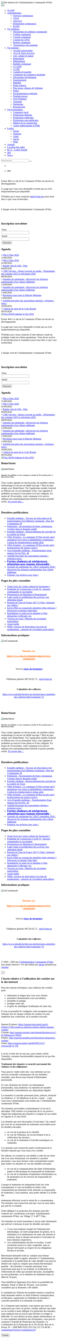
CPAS (16, 18)
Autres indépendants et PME (26, 125)
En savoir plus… (16, 501)
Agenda (11, 144)
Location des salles (16, 147)
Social (16, 139)
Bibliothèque (19, 61)
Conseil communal (22, 37)
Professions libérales (22, 115)
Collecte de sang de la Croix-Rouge (19, 308)
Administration (14, 13)
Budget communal (21, 42)
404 (9, 152)
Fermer (5, 1335)
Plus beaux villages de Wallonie (28, 88)
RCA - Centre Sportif (17, 150)
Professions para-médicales (25, 120)
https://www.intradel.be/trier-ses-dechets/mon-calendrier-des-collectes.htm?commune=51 (29, 695)
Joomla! (5, 967)
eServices (17, 21)
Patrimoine (18, 104)
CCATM (17, 66)
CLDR (16, 69)
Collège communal (22, 34)
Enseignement (19, 80)
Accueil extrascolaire (23, 50)
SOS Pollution (20, 99)
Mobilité (17, 82)
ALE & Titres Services (24, 53)
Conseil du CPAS (21, 39)
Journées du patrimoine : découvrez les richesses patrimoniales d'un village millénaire (24, 280)
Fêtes (15, 142)
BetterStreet (18, 58)
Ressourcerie (19, 107)
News (10, 155)
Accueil (10, 10)
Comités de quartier (22, 72)
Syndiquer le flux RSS (23, 314)
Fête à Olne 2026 (11, 255)
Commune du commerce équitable (29, 74)
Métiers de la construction (25, 123)
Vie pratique (13, 48)
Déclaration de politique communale (30, 31)
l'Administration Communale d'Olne (36, 962)
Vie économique (15, 109)
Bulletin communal (22, 64)
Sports (16, 131)
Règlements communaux (24, 23)
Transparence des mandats (25, 45)
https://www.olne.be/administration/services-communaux (29, 657)
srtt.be (41, 964)
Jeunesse (17, 133)
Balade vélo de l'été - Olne (15, 265)
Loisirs (11, 128)
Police (16, 90)
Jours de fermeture (33, 669)
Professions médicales (23, 117)
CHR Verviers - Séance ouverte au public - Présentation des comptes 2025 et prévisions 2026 (28, 272)
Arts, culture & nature (23, 56)
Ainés (16, 136)
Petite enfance (19, 85)
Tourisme (17, 101)
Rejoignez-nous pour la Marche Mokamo (22, 295)
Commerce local (20, 112)
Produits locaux (20, 96)
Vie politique (13, 29)
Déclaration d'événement (24, 77)
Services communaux (23, 15)
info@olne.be (37, 196)
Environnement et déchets (25, 93)
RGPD (16, 26)
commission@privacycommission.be (18, 1330)
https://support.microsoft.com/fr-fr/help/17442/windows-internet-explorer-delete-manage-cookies (27, 1027)
